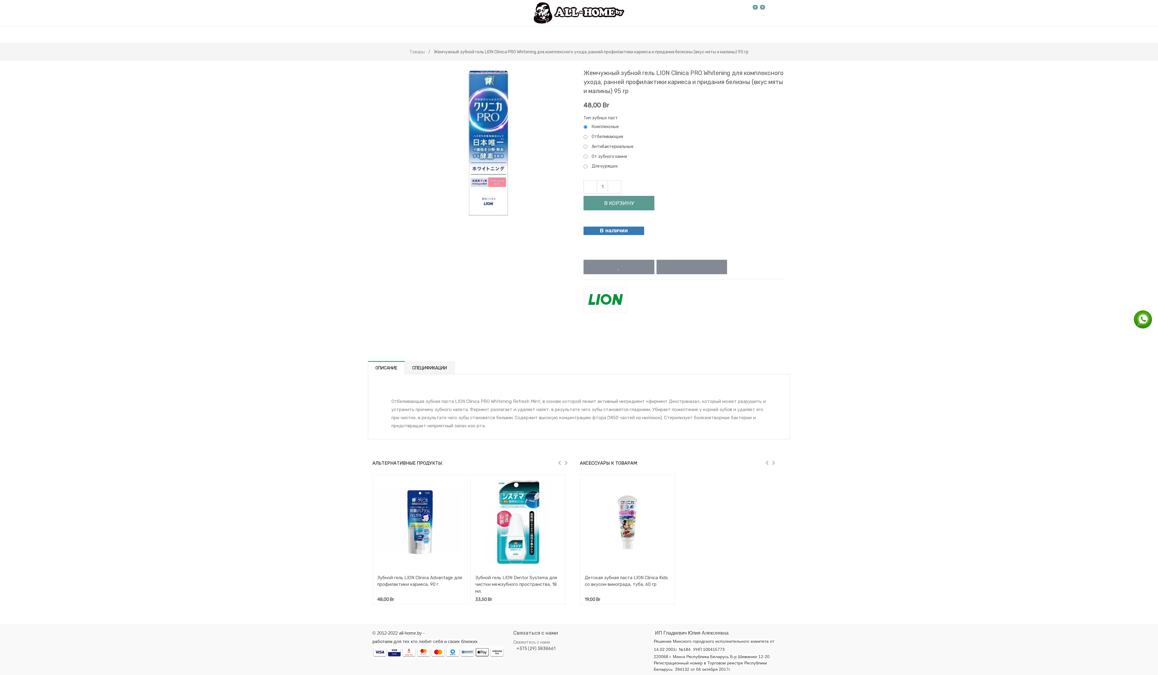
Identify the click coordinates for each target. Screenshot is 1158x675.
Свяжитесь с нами (531, 642)
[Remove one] (590, 187)
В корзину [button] (619, 203)
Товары (417, 52)
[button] (619, 267)
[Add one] (614, 187)
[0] (755, 13)
